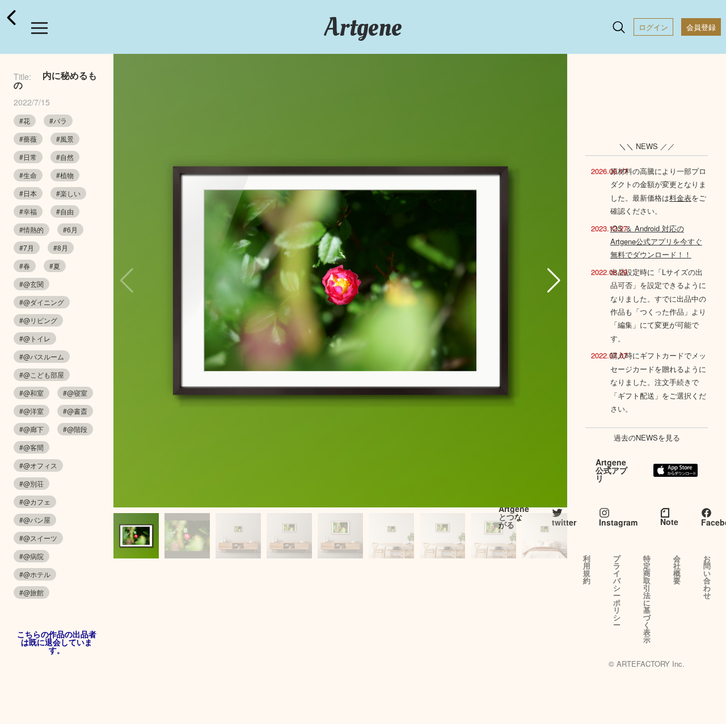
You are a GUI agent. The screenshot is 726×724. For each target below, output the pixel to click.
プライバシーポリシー (617, 591)
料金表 (680, 197)
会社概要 (677, 569)
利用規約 (586, 569)
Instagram (618, 522)
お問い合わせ (707, 576)
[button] (554, 280)
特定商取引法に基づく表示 (647, 599)
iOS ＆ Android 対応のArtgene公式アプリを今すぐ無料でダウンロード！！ (656, 241)
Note (669, 521)
